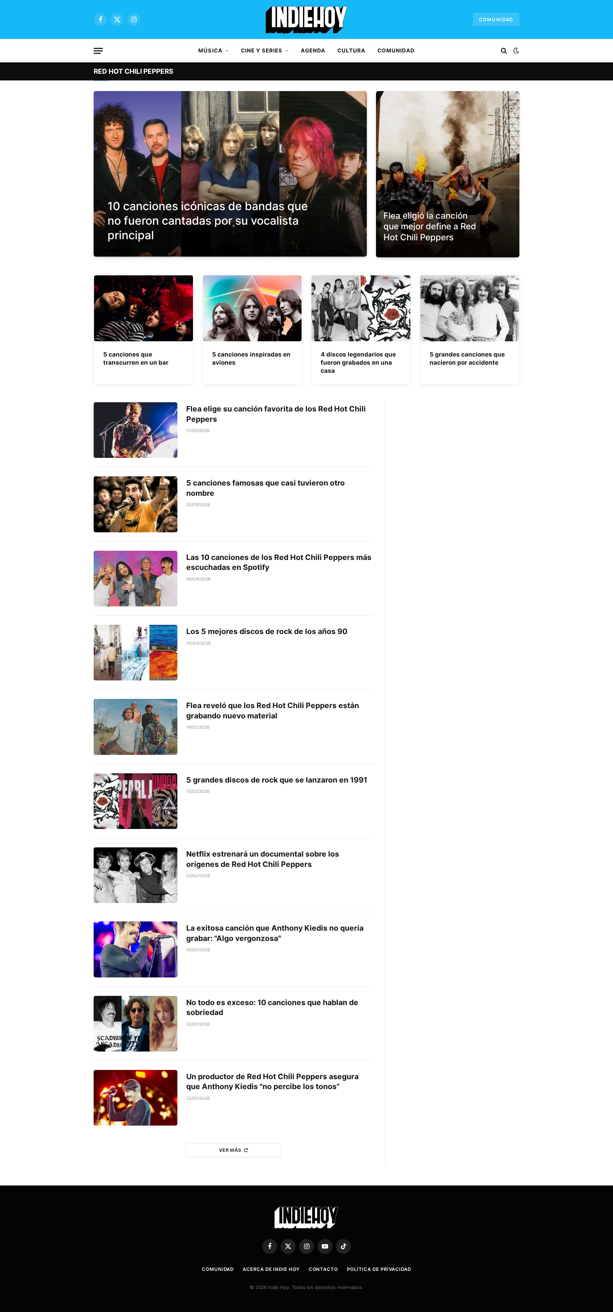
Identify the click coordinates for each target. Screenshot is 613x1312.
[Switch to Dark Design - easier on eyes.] (515, 50)
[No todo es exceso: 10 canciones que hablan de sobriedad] (135, 1024)
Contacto (323, 1269)
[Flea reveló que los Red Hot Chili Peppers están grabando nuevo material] (135, 727)
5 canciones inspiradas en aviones (251, 358)
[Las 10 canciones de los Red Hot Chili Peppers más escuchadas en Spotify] (135, 578)
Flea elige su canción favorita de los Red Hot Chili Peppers (276, 414)
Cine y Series (262, 50)
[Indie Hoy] (306, 19)
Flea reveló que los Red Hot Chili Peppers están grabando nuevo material (272, 710)
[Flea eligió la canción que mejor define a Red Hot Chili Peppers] (447, 174)
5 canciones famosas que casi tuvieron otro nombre (265, 488)
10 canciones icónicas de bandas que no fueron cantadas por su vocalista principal (207, 220)
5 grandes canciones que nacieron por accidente (467, 358)
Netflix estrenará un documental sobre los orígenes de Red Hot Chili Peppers (262, 859)
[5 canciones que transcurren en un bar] (143, 308)
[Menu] (98, 51)
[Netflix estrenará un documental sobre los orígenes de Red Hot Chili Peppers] (135, 875)
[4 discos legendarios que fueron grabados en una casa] (360, 308)
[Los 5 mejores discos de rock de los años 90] (135, 652)
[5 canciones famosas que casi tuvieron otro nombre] (135, 504)
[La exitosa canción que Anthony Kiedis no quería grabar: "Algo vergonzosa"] (135, 949)
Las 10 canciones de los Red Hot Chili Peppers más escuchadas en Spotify (278, 562)
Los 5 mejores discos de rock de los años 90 (266, 631)
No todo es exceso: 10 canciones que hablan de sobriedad (272, 1007)
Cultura (351, 50)
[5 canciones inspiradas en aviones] (252, 308)
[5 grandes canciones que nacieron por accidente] (469, 308)
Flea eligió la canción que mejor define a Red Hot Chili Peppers (429, 226)
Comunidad (496, 19)
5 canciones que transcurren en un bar (136, 358)
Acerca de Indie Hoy (271, 1269)
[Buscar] (503, 51)
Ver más (230, 1150)
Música (210, 50)
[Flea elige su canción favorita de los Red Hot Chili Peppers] (135, 430)
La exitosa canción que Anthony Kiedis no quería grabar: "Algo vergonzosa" (275, 933)
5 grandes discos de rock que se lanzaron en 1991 (276, 779)
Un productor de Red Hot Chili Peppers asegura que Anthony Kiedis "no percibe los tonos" (272, 1081)
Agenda (313, 50)
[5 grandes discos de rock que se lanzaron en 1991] (135, 801)
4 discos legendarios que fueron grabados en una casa (358, 362)
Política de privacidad (379, 1269)
